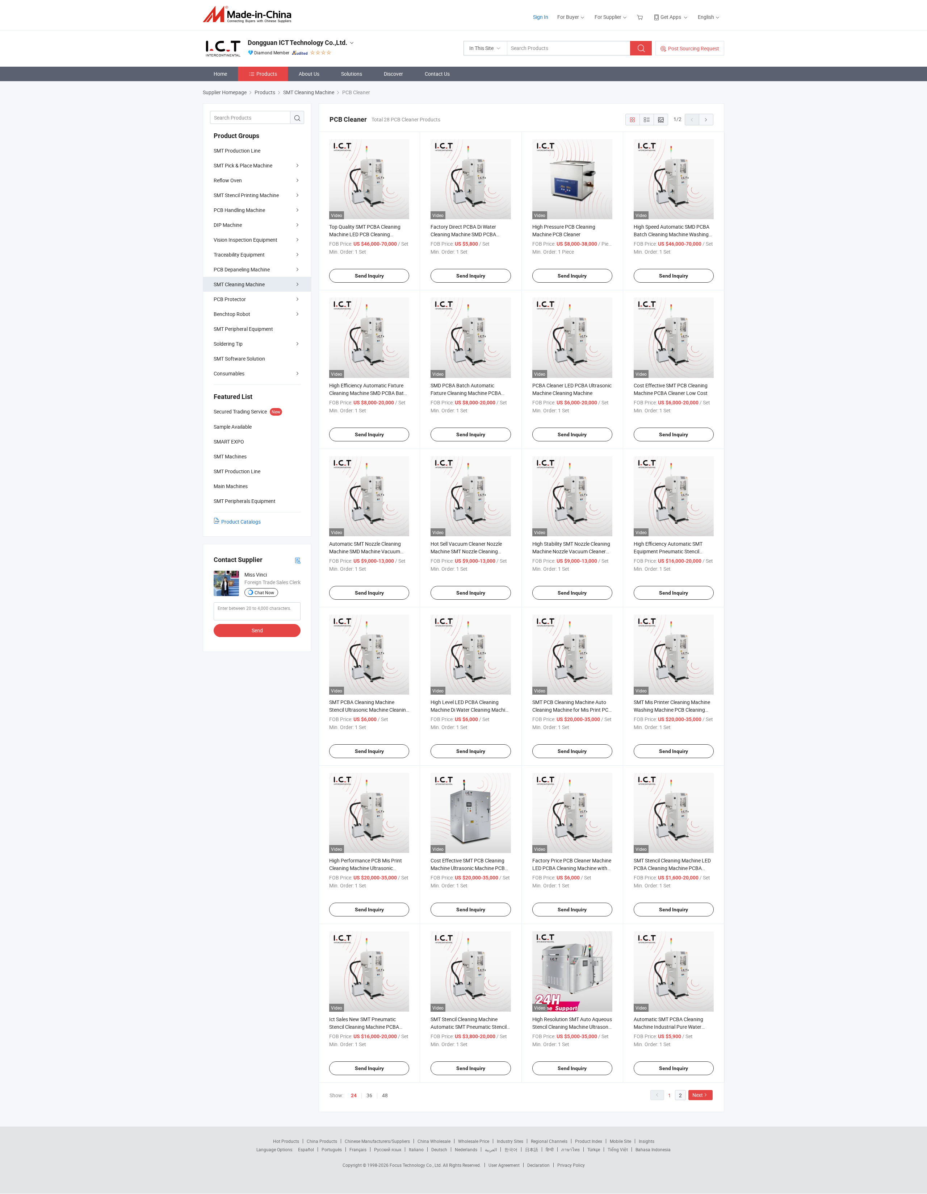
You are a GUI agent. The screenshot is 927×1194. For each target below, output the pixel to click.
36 (369, 1095)
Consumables (229, 373)
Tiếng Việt (618, 1149)
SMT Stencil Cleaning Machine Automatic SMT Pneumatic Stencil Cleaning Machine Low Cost (469, 1027)
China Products (322, 1141)
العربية (491, 1149)
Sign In (540, 16)
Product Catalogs (241, 521)
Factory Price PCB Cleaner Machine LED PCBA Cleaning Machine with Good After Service (571, 868)
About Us (309, 73)
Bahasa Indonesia (653, 1149)
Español (306, 1149)
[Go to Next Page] (706, 119)
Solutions (351, 73)
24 (354, 1095)
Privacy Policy (571, 1165)
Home (220, 73)
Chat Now (264, 592)
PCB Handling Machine (239, 210)
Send (257, 630)
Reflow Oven (228, 180)
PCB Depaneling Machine (242, 269)
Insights (646, 1141)
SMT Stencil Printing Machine (246, 195)
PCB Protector (230, 299)
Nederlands (466, 1149)
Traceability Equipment (239, 254)
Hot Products (286, 1141)
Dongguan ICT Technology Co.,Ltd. (297, 42)
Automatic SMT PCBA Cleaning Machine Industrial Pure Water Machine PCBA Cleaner (668, 1027)
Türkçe (593, 1149)
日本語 (531, 1149)
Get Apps (670, 16)
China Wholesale (434, 1141)
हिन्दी (550, 1149)
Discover (393, 73)
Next (697, 1094)
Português (332, 1149)
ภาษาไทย (570, 1149)
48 (385, 1095)
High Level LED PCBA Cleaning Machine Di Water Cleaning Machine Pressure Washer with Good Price (471, 710)
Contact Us (437, 73)
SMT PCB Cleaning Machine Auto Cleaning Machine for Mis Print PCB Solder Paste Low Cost (572, 710)
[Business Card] (298, 560)
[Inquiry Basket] (641, 16)
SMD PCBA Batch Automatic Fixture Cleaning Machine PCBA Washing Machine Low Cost (466, 393)
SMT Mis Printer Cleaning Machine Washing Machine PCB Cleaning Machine (672, 710)
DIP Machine (228, 224)
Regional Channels (549, 1141)
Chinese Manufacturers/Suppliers (377, 1141)
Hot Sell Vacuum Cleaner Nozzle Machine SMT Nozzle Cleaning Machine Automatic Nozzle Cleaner (470, 551)
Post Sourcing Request (693, 48)
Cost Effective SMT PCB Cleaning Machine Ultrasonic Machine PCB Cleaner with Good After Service (468, 868)
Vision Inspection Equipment (245, 239)
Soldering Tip (228, 343)
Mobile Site (620, 1141)
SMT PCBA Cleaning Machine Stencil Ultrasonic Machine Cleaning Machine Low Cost (369, 710)
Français (357, 1149)
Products (266, 73)
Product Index (588, 1141)
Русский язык (387, 1149)
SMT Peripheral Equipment (243, 328)
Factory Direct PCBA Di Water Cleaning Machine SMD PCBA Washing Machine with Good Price (469, 234)
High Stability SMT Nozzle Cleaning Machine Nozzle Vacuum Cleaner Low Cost (571, 551)
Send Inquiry (369, 276)
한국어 (510, 1149)
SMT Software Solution (239, 358)
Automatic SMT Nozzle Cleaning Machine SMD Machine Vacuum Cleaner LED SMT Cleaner (365, 551)
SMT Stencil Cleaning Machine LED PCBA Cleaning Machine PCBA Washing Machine (672, 868)
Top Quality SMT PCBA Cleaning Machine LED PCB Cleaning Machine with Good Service (364, 234)
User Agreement (504, 1165)
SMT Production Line (237, 150)
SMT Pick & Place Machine (243, 165)
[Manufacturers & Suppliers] (249, 14)
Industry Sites (510, 1141)
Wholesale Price (473, 1141)
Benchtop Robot (232, 314)
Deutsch (439, 1149)
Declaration (538, 1165)
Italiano (416, 1149)
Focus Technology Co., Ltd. (416, 1165)
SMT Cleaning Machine (239, 284)
